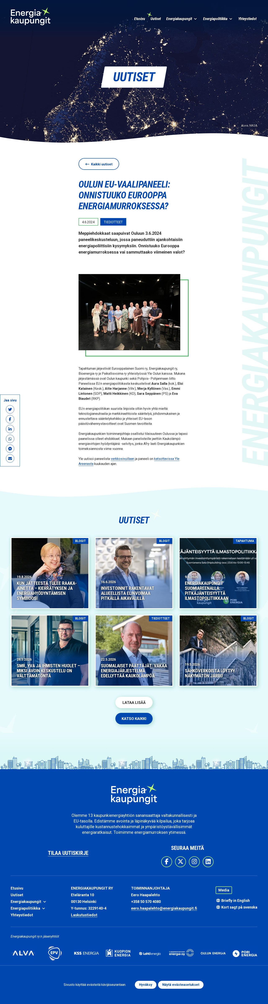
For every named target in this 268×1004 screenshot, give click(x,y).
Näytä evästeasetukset (180, 985)
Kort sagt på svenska (238, 907)
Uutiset (156, 19)
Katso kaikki (134, 718)
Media (223, 890)
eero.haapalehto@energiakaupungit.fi (164, 908)
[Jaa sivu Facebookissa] (10, 419)
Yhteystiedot (247, 19)
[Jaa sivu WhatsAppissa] (10, 439)
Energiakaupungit (179, 19)
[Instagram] (194, 861)
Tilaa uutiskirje (68, 853)
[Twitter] (180, 861)
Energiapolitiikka (215, 19)
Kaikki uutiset (101, 164)
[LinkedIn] (208, 861)
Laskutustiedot (84, 915)
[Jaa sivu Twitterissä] (10, 409)
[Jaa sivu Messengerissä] (10, 449)
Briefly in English (235, 900)
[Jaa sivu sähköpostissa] (10, 458)
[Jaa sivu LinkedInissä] (10, 429)
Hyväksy (145, 985)
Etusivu (139, 19)
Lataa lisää (134, 702)
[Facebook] (166, 861)
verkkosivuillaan (122, 459)
